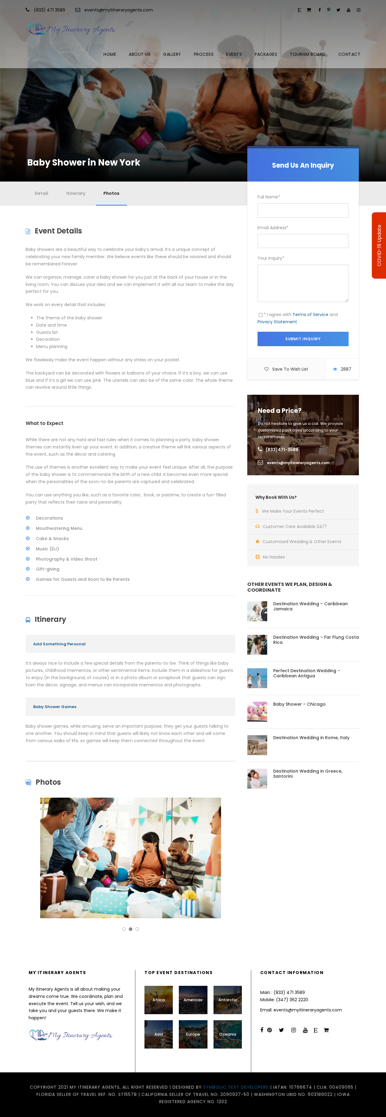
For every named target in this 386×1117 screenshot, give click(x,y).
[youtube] (348, 10)
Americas (193, 1000)
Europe (193, 1034)
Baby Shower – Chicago (299, 704)
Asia (158, 1034)
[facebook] (319, 10)
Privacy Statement (277, 322)
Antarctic (227, 1000)
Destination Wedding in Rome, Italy (311, 738)
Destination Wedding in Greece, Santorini (307, 773)
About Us (139, 54)
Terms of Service (310, 315)
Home (109, 54)
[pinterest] (328, 10)
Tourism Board (308, 54)
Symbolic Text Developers (236, 1087)
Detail (41, 193)
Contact (349, 54)
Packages (266, 54)
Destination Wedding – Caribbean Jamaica (310, 606)
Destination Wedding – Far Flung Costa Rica (316, 639)
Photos (111, 193)
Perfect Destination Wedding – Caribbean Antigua (306, 673)
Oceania (227, 1034)
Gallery (172, 54)
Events (234, 54)
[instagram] (358, 10)
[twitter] (338, 10)
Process (204, 54)
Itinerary (75, 193)
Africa (159, 1000)
